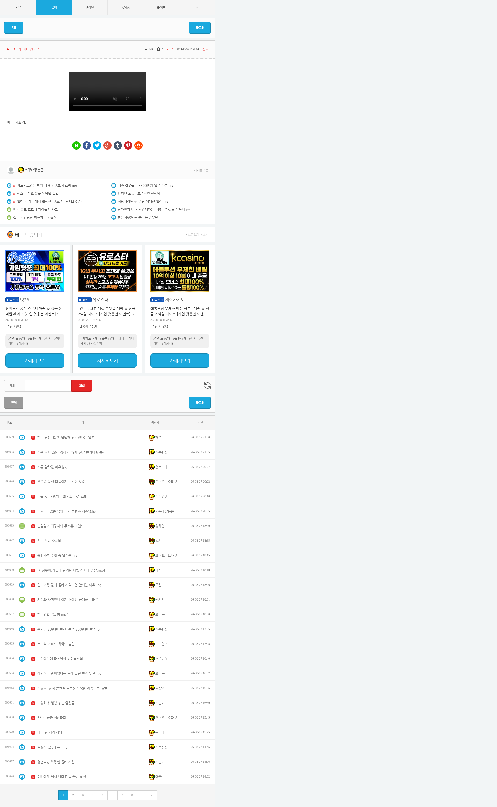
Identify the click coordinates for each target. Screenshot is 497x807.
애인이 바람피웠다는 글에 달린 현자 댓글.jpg (69, 673)
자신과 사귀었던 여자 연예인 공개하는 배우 (67, 600)
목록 (13, 27)
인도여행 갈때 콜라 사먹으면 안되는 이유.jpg (69, 585)
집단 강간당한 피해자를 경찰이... (36, 217)
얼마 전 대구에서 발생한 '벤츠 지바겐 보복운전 (50, 201)
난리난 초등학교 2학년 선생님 (139, 193)
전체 (13, 402)
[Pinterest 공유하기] (128, 145)
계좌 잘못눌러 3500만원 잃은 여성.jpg (146, 185)
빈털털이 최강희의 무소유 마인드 (60, 526)
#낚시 (48, 338)
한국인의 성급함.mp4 (52, 614)
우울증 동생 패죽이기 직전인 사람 (61, 482)
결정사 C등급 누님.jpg (53, 747)
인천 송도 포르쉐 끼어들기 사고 (35, 209)
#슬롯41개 (34, 338)
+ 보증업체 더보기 (197, 234)
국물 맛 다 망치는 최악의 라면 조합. (62, 496)
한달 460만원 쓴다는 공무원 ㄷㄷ (141, 217)
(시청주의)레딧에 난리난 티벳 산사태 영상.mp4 (71, 570)
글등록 (200, 27)
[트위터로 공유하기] (97, 145)
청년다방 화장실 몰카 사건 (56, 762)
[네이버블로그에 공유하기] (76, 145)
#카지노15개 (16, 338)
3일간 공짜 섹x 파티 (51, 718)
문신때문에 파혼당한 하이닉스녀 (60, 659)
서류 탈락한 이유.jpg (52, 467)
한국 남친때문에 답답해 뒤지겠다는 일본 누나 (69, 437)
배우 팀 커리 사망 (49, 732)
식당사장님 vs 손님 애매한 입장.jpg (143, 201)
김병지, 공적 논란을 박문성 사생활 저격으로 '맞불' (73, 688)
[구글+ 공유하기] (107, 145)
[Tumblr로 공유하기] (117, 145)
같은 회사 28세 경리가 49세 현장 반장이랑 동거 (71, 452)
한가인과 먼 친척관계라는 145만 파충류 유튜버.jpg (154, 209)
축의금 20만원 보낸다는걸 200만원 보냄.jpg (69, 629)
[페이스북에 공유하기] (86, 145)
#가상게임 (23, 343)
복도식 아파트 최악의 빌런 (56, 644)
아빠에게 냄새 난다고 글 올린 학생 (61, 777)
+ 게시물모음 (200, 170)
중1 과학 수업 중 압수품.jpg (57, 555)
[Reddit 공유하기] (138, 145)
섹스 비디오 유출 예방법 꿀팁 (38, 193)
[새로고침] (207, 385)
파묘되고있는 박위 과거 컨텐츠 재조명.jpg (47, 185)
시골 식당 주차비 (49, 541)
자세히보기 (35, 360)
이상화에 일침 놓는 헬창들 (56, 703)
